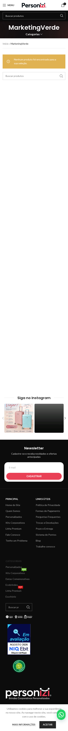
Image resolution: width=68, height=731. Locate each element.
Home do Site (13, 505)
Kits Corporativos (15, 522)
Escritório (11, 596)
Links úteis (43, 498)
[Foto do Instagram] (18, 418)
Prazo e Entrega (44, 528)
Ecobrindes (12, 584)
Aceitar (47, 724)
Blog (38, 540)
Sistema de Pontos (46, 534)
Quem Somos (13, 510)
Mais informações (24, 724)
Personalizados (14, 516)
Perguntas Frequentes (48, 516)
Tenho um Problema (16, 540)
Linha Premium (13, 528)
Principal (12, 498)
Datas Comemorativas (18, 578)
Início (6, 43)
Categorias (33, 34)
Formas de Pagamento (48, 510)
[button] (61, 714)
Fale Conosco (13, 534)
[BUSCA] (61, 15)
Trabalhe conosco (45, 546)
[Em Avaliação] (19, 639)
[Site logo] (34, 4)
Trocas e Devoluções (47, 522)
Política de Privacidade (48, 505)
